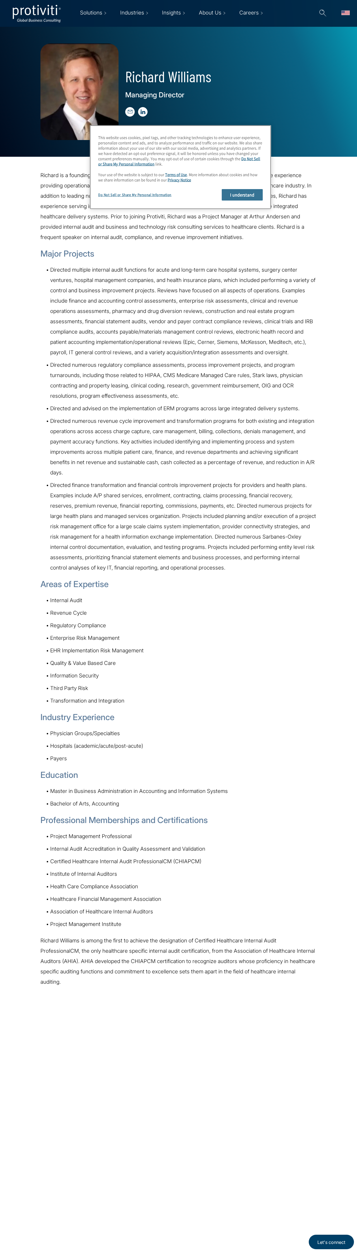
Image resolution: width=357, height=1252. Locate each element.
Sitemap (137, 1214)
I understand (242, 194)
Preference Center (149, 1199)
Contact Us (106, 1214)
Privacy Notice (179, 179)
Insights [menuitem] (171, 12)
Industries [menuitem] (132, 12)
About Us (104, 1183)
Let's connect (331, 1242)
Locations (139, 1183)
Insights (102, 1230)
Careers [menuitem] (249, 12)
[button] (322, 13)
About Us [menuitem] (210, 12)
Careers (102, 1199)
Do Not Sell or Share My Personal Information (135, 194)
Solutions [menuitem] (91, 12)
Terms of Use (176, 174)
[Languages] (345, 13)
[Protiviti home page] (42, 1190)
